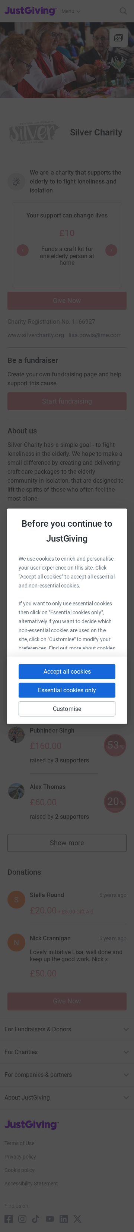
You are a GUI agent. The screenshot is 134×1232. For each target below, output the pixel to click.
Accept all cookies (67, 671)
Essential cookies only (67, 689)
